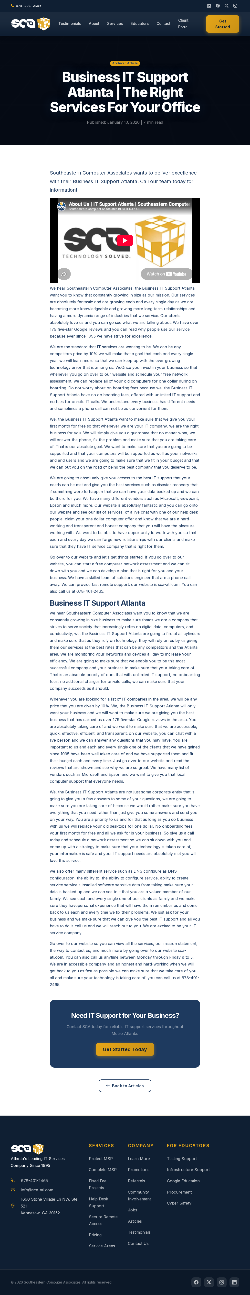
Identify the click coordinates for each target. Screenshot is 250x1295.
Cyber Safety (179, 1203)
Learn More (139, 1158)
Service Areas (102, 1245)
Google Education (183, 1180)
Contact (163, 23)
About (94, 23)
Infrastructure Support (188, 1169)
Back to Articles (128, 1085)
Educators (140, 23)
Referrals (136, 1180)
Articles (135, 1221)
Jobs (132, 1209)
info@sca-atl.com (37, 1189)
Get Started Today (125, 1049)
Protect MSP (101, 1158)
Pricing (95, 1234)
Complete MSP (103, 1169)
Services (115, 23)
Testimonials (69, 23)
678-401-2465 (34, 1180)
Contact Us (138, 1243)
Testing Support (182, 1158)
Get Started (222, 24)
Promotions (138, 1169)
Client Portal (183, 23)
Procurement (179, 1192)
